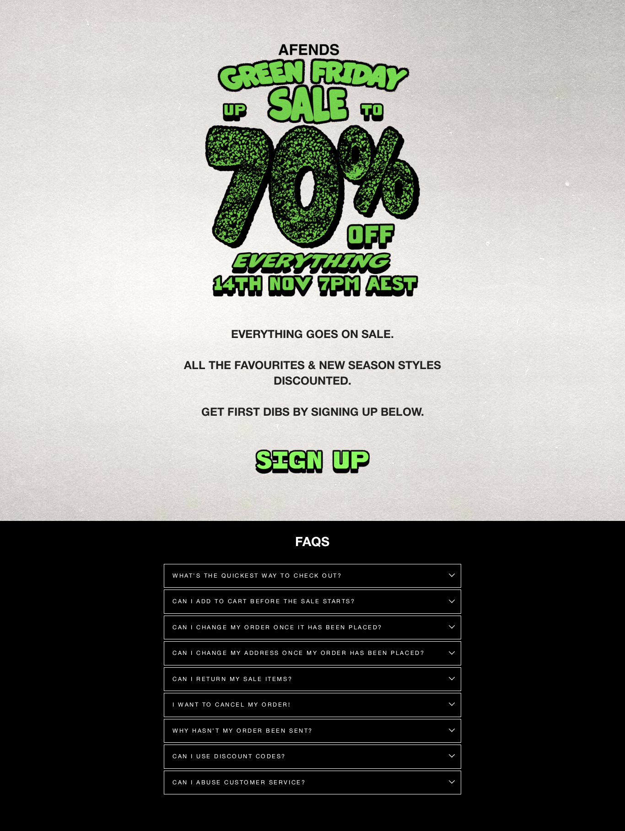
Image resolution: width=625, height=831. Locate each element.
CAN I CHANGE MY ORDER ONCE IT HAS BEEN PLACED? (277, 627)
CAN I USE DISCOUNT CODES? (229, 756)
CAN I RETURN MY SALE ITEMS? (232, 679)
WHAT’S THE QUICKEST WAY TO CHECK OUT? (257, 575)
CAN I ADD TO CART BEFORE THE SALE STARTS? (263, 601)
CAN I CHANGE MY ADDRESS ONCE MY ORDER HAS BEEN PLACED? (298, 652)
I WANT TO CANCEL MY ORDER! (231, 704)
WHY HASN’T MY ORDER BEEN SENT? (242, 730)
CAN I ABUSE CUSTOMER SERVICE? (239, 782)
